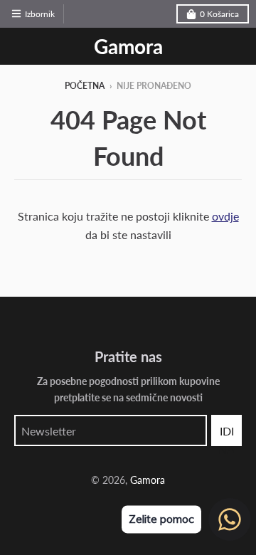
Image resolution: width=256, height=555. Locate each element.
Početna (85, 85)
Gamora (128, 46)
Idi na (226, 435)
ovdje (225, 216)
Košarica (219, 14)
